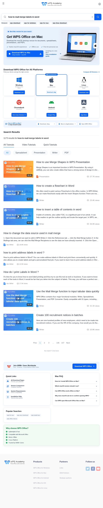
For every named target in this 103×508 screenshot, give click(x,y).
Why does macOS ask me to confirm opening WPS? (72, 395)
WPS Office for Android (41, 478)
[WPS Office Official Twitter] (88, 468)
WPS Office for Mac (39, 473)
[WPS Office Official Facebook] (93, 468)
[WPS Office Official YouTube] (98, 468)
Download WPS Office (83, 366)
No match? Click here (51, 351)
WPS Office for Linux (40, 488)
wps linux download (60, 23)
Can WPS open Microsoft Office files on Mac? (70, 400)
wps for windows (30, 23)
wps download (15, 23)
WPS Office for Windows (41, 468)
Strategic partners (66, 478)
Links (61, 468)
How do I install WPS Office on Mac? (67, 381)
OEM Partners (64, 473)
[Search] (97, 17)
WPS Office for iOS (39, 483)
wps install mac (35, 415)
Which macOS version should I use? (67, 386)
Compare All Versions (90, 72)
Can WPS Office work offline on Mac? (67, 391)
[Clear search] (92, 17)
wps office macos (12, 418)
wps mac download (22, 415)
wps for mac (44, 23)
